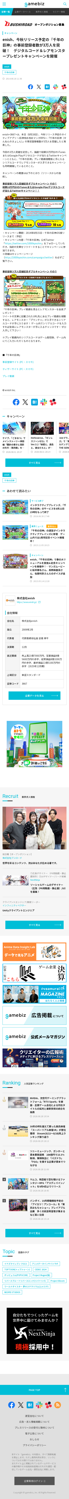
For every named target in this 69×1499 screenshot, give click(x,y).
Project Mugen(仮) (41, 1275)
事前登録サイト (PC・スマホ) (18, 362)
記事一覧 (6, 11)
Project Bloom (58, 1280)
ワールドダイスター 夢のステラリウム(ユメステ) (26, 1286)
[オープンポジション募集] (34, 24)
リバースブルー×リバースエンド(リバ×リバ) (25, 1280)
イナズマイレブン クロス (15, 1263)
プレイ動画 (8, 376)
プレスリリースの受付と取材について (34, 1427)
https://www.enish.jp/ (27, 602)
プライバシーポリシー (34, 1445)
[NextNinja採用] (34, 1331)
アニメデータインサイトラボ (45, 1263)
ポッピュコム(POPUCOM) (16, 1275)
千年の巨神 (9, 72)
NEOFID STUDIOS (12, 1292)
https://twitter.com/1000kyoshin (23, 243)
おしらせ (34, 1439)
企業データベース (23, 11)
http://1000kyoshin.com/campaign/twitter (29, 257)
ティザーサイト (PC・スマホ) (18, 369)
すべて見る (34, 462)
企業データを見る (34, 695)
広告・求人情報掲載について (34, 1421)
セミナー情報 (59, 11)
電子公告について (34, 1433)
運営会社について (34, 1416)
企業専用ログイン (33, 1481)
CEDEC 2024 (40, 1269)
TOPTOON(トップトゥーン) (17, 1269)
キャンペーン (10, 33)
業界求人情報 (42, 11)
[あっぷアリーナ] (34, 744)
